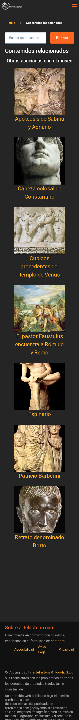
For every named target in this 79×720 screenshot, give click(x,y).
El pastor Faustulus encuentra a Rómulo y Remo (39, 344)
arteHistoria (41, 672)
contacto (58, 641)
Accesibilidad (24, 649)
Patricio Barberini (39, 476)
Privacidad (66, 649)
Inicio (11, 23)
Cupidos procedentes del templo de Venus (39, 266)
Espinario (39, 414)
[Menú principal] (74, 5)
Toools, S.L (62, 672)
